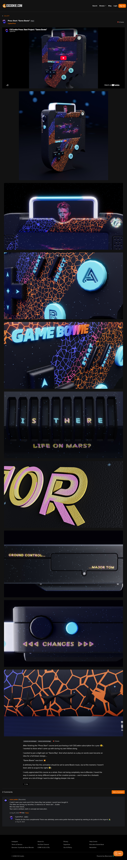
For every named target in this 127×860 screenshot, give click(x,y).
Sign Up (122, 6)
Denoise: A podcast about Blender (23, 847)
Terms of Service (17, 844)
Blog (109, 6)
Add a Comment (118, 792)
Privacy (66, 841)
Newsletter (93, 847)
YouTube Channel (43, 844)
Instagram (15, 841)
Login (115, 6)
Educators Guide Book (96, 844)
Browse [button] (102, 6)
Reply (27, 813)
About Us (41, 841)
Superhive (67, 844)
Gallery (6, 16)
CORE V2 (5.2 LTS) (43, 847)
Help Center (93, 841)
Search (95, 6)
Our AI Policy (68, 847)
